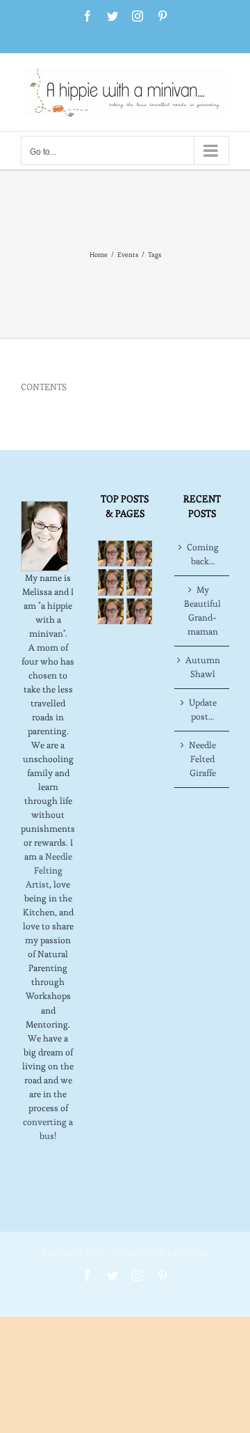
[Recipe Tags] (139, 553)
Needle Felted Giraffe (202, 759)
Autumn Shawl (202, 667)
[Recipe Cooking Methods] (111, 611)
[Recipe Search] (139, 611)
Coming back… (203, 554)
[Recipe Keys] (111, 553)
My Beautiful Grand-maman (202, 610)
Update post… (203, 709)
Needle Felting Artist (49, 870)
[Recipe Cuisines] (111, 582)
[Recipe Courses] (139, 582)
